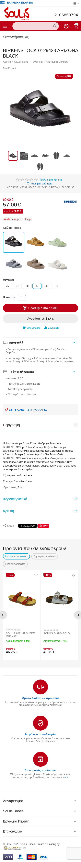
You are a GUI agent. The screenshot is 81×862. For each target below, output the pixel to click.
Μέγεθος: (8, 279)
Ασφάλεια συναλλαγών (40, 734)
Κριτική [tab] (8, 511)
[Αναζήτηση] (55, 26)
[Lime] (57, 242)
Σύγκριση (53, 327)
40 (46, 285)
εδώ (65, 777)
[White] (57, 264)
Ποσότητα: (9, 297)
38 (27, 285)
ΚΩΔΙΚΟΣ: (13, 187)
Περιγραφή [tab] (11, 425)
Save (45, 525)
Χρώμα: (7, 227)
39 (37, 285)
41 (56, 285)
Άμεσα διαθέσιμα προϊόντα (40, 698)
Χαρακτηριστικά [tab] (15, 499)
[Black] (13, 242)
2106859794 (66, 15)
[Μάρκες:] (70, 201)
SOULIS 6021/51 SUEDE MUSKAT (20, 635)
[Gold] (35, 242)
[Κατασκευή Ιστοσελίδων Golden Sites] (15, 847)
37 (17, 285)
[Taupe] (35, 264)
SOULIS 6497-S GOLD (56, 633)
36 (7, 285)
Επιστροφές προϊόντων (40, 770)
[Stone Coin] (13, 264)
